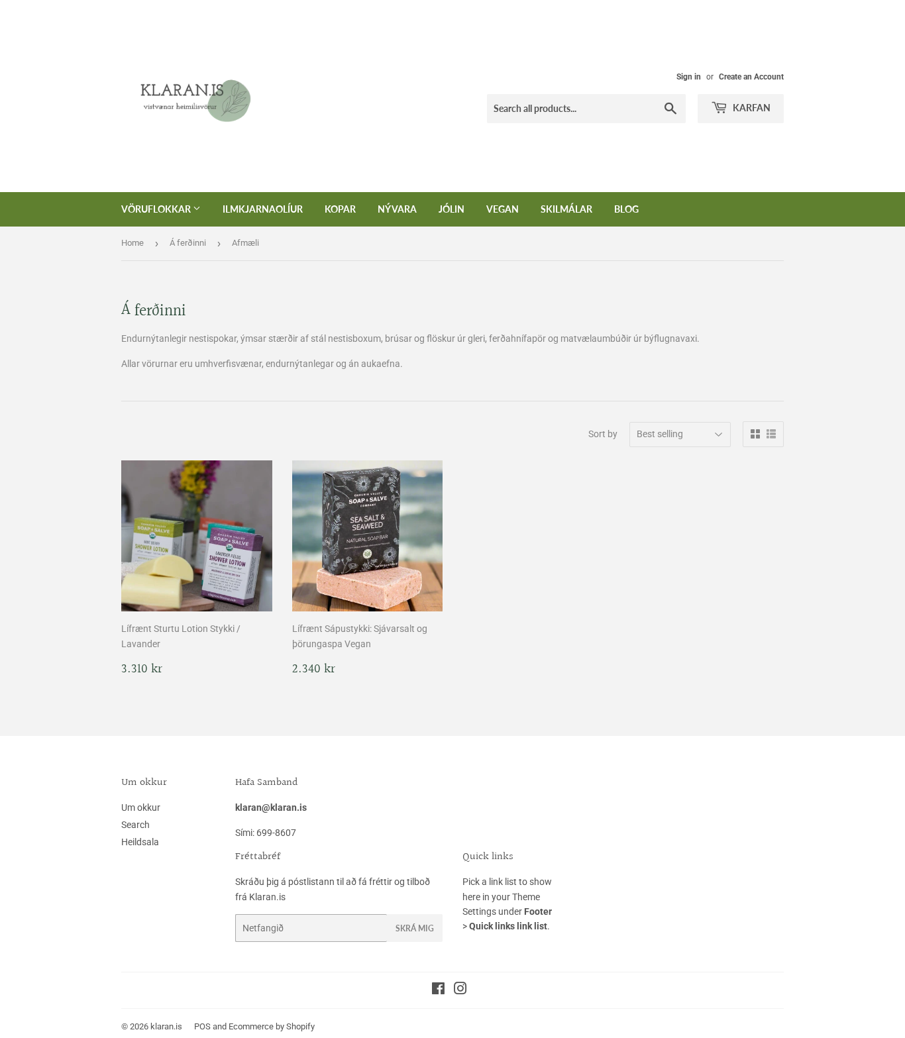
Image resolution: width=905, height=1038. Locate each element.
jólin (451, 209)
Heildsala (140, 842)
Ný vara (397, 209)
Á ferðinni (188, 243)
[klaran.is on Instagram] (460, 990)
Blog (626, 209)
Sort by (602, 434)
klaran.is (166, 1026)
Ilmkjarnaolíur (263, 209)
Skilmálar (566, 209)
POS (202, 1026)
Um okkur (140, 807)
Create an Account (751, 76)
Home (132, 243)
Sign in (688, 76)
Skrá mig (415, 928)
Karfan (751, 107)
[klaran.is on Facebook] (438, 990)
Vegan (502, 209)
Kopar (340, 209)
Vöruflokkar (157, 209)
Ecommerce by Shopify (272, 1026)
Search (135, 824)
